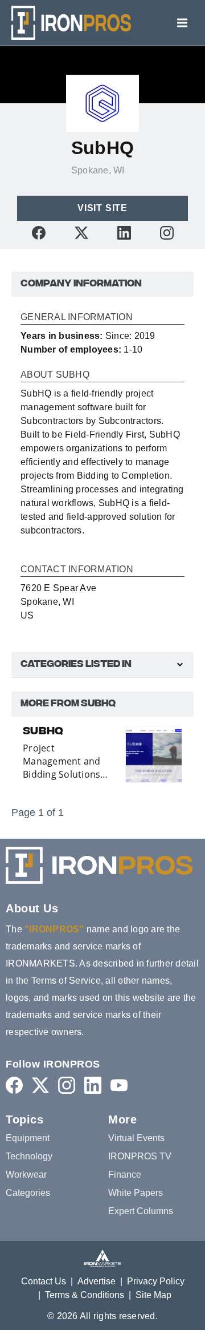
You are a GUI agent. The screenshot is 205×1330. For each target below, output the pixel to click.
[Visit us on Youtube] (119, 1085)
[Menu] (182, 22)
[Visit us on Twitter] (81, 232)
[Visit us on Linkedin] (124, 232)
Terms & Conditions (84, 1295)
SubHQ (43, 732)
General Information (76, 317)
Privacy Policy (155, 1281)
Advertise (96, 1281)
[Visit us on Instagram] (167, 232)
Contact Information (76, 569)
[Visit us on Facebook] (39, 232)
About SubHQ (54, 374)
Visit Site (102, 208)
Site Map (153, 1295)
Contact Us (43, 1281)
